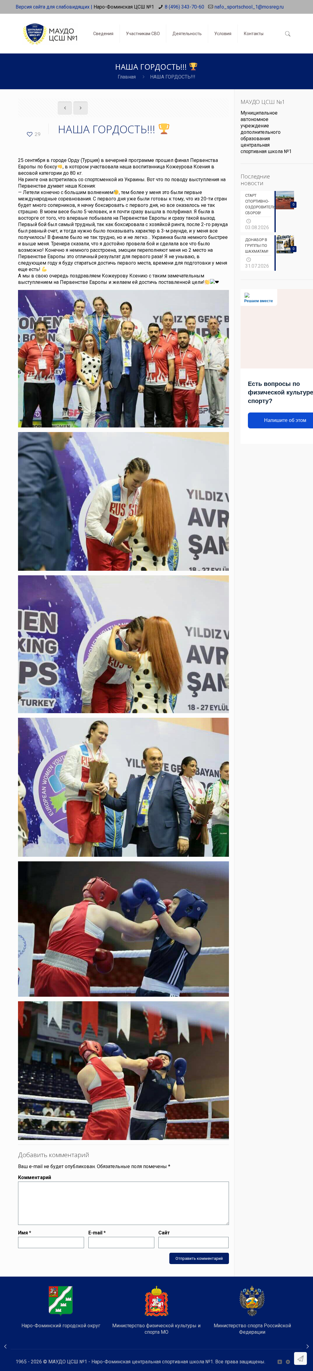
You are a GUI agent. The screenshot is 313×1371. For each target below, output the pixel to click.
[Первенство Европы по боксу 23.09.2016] (5, 1346)
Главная (127, 77)
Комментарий (34, 1177)
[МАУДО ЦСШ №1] (50, 29)
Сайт (164, 1233)
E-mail (97, 1233)
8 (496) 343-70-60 (184, 7)
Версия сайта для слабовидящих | (54, 7)
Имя (24, 1233)
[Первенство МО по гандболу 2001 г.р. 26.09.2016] (307, 1346)
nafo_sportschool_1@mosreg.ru (249, 7)
